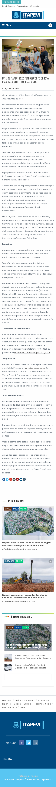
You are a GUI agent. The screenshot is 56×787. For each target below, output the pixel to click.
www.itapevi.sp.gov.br (35, 368)
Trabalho (38, 703)
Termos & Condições (13, 779)
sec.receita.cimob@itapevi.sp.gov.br (32, 352)
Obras (23, 509)
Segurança (29, 700)
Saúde (18, 700)
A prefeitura (47, 779)
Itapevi (16, 509)
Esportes (6, 703)
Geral (22, 707)
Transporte (43, 700)
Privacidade (33, 779)
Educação (9, 561)
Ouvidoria (12, 6)
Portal (4, 6)
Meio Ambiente (9, 707)
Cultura (27, 703)
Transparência (22, 6)
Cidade (7, 509)
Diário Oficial (34, 6)
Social (48, 703)
